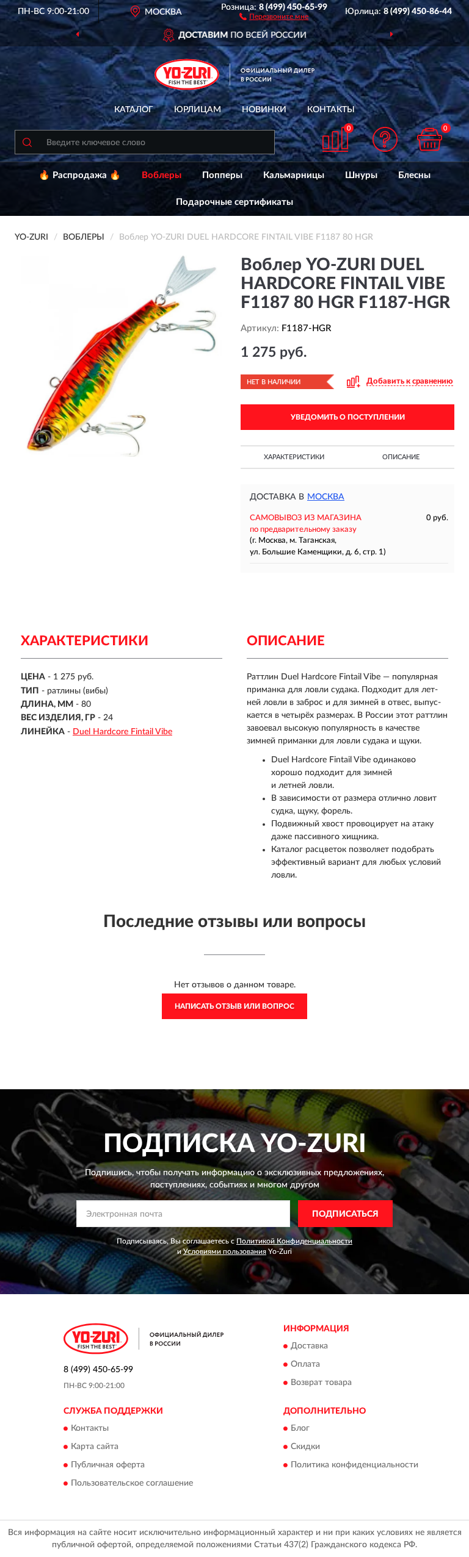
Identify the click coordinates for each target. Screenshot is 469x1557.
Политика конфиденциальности (354, 1465)
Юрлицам (197, 110)
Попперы (222, 175)
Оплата (305, 1364)
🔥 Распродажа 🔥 (79, 175)
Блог (300, 1429)
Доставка (309, 1346)
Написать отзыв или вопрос (234, 1006)
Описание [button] (401, 457)
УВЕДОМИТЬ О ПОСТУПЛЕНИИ (348, 417)
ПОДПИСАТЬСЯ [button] (345, 1214)
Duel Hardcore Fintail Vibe (122, 732)
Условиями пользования (224, 1251)
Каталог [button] (133, 110)
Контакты (331, 110)
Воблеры (161, 175)
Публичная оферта (108, 1465)
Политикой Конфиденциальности (294, 1241)
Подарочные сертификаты (234, 202)
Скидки (305, 1447)
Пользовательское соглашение (132, 1484)
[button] (273, 16)
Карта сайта (94, 1447)
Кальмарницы (293, 175)
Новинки (264, 110)
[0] (429, 139)
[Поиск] (27, 142)
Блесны (414, 175)
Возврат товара (321, 1382)
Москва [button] (325, 497)
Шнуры (361, 175)
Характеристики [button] (294, 457)
